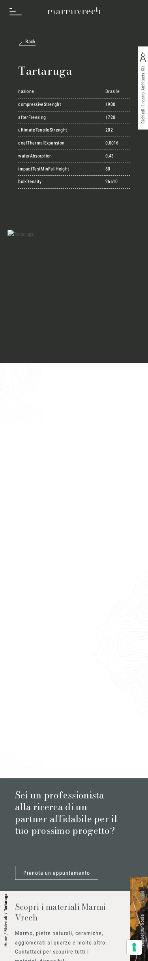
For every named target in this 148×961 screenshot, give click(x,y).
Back (30, 41)
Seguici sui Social (142, 929)
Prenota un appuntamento (56, 873)
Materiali (5, 923)
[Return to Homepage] (74, 11)
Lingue (142, 897)
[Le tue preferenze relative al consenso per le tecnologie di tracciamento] (134, 947)
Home (5, 941)
